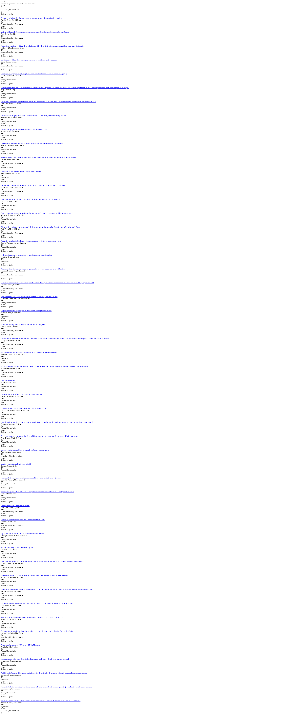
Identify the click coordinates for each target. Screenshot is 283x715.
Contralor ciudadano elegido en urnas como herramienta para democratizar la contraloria (31, 18)
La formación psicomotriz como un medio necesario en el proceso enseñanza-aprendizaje (32, 143)
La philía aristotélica (8, 380)
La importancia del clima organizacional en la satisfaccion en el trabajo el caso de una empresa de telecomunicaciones (42, 561)
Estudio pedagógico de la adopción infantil (16, 464)
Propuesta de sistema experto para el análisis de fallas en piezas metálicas (26, 311)
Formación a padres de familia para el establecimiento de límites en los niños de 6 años (31, 241)
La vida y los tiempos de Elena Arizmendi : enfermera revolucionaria (25, 450)
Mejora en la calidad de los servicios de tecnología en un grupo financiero (26, 255)
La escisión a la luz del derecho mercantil (15, 506)
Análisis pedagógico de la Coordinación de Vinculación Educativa (24, 129)
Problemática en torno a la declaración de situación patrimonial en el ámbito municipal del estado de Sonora (38, 157)
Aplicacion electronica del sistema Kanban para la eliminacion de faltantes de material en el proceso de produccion (40, 701)
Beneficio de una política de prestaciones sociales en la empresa (23, 325)
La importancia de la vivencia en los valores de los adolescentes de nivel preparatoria (30, 199)
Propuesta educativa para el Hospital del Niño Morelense (20, 645)
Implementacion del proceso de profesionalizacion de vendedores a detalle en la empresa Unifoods (35, 659)
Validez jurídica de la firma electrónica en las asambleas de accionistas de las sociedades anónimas (35, 32)
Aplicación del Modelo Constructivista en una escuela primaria (23, 534)
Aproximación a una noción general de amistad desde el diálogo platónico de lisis (29, 297)
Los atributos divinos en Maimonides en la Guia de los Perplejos (23, 408)
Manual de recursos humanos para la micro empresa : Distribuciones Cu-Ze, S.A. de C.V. (32, 617)
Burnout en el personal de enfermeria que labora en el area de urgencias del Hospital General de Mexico (37, 631)
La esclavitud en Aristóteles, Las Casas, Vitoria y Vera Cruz (21, 394)
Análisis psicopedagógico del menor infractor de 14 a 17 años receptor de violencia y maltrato (33, 116)
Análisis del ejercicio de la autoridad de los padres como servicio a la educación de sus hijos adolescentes (37, 492)
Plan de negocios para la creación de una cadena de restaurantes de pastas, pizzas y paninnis (33, 185)
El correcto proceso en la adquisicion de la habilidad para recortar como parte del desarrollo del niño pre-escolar (39, 436)
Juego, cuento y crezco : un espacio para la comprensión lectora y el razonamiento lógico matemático (36, 213)
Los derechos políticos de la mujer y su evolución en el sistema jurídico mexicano (29, 60)
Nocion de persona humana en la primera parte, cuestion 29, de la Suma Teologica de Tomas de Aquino (37, 603)
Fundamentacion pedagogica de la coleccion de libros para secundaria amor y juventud (31, 478)
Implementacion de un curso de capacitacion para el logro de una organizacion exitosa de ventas (34, 575)
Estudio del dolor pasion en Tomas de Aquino (17, 547)
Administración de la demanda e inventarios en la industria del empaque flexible (28, 352)
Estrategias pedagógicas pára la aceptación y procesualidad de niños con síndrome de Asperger (34, 74)
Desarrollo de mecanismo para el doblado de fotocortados (21, 171)
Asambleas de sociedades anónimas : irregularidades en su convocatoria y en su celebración (33, 269)
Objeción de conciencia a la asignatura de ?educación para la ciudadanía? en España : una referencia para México (40, 227)
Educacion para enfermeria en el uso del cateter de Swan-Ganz (23, 520)
